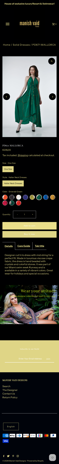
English (11, 426)
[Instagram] (17, 456)
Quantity (6, 214)
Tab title (39, 245)
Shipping (23, 155)
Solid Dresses (21, 44)
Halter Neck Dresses (13, 183)
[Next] (52, 96)
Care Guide (23, 245)
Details (9, 246)
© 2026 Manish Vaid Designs (14, 461)
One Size (8, 169)
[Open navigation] (7, 24)
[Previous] (6, 96)
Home (6, 44)
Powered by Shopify (35, 461)
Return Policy (9, 397)
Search (6, 386)
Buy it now (29, 234)
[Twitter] (8, 456)
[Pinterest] (13, 456)
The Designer (10, 389)
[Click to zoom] (51, 61)
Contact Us (8, 393)
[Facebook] (3, 456)
